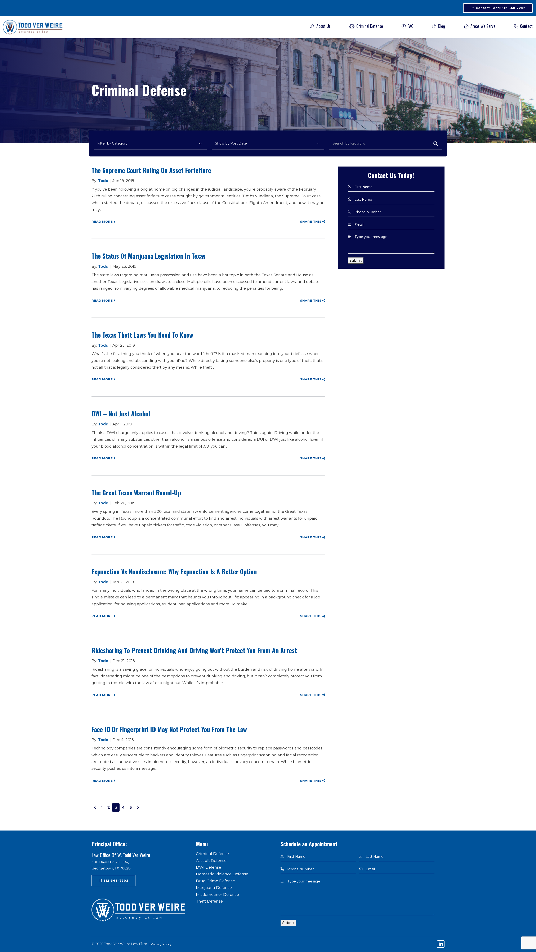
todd (103, 180)
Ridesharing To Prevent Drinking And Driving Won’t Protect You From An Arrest (194, 650)
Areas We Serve (482, 26)
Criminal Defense (369, 26)
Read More (102, 221)
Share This (310, 221)
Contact (526, 26)
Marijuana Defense (214, 887)
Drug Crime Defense (215, 881)
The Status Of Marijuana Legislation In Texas (149, 256)
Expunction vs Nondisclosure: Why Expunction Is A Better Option (174, 571)
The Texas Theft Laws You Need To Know (142, 335)
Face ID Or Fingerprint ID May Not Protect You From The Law (169, 729)
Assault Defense (211, 860)
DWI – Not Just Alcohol (120, 413)
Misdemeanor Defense (217, 894)
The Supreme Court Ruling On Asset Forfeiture (151, 170)
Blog (441, 26)
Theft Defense (209, 901)
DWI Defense (208, 867)
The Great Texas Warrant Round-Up (136, 492)
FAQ (410, 26)
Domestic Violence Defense (222, 874)
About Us (323, 26)
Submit (355, 260)
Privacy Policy (161, 944)
